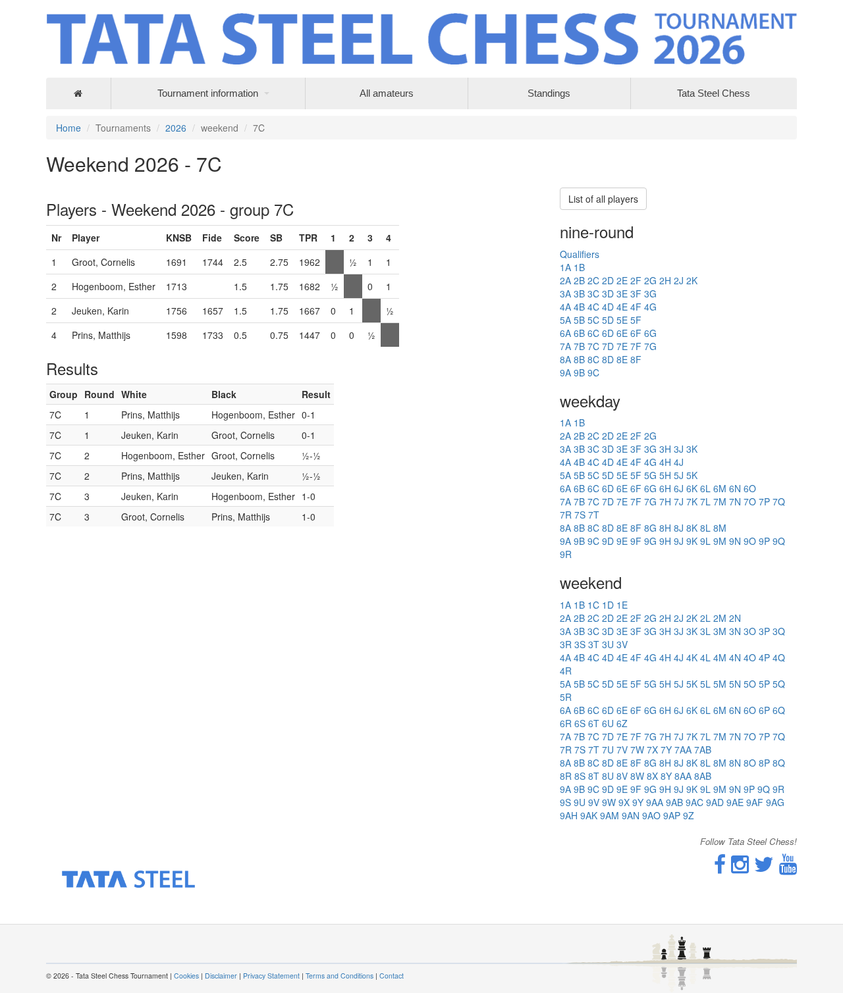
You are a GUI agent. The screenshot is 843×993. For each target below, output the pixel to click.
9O (750, 540)
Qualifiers (579, 254)
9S (565, 802)
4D (608, 306)
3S (579, 644)
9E (622, 540)
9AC (694, 802)
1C (593, 604)
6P (764, 710)
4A (565, 306)
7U (608, 749)
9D (608, 540)
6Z (622, 723)
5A (565, 319)
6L (705, 488)
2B (579, 280)
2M (719, 617)
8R (566, 775)
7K (691, 501)
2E (622, 280)
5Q (779, 683)
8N (735, 762)
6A (565, 333)
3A (565, 293)
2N (735, 617)
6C (593, 333)
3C (593, 293)
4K (691, 657)
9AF (754, 802)
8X (652, 775)
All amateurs (387, 93)
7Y (666, 749)
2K (691, 280)
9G (650, 540)
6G (650, 333)
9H (665, 540)
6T (593, 723)
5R (566, 696)
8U (608, 775)
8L (705, 527)
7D (608, 346)
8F (635, 359)
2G (650, 280)
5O (750, 683)
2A (565, 280)
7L (705, 501)
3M (719, 631)
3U (608, 644)
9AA (654, 802)
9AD (715, 802)
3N (735, 631)
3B (579, 293)
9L (705, 540)
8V (622, 775)
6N (735, 488)
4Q (779, 657)
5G (650, 475)
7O (750, 501)
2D (608, 280)
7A (565, 346)
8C (593, 359)
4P (764, 657)
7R (566, 514)
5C (593, 319)
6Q (779, 710)
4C (593, 306)
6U (608, 723)
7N (735, 501)
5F (635, 319)
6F (635, 333)
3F (635, 293)
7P (764, 501)
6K (691, 488)
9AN (630, 815)
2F (635, 280)
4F (635, 306)
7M (719, 501)
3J (679, 448)
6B (579, 333)
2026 (175, 127)
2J (679, 280)
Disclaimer (221, 975)
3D (608, 293)
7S (579, 514)
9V (593, 802)
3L (705, 631)
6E (622, 333)
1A (565, 267)
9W (609, 802)
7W (637, 749)
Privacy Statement (271, 975)
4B (579, 306)
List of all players (603, 198)
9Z (688, 815)
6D (608, 333)
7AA (683, 749)
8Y (666, 775)
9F (635, 540)
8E (622, 359)
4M (719, 657)
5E (622, 319)
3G (650, 293)
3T (593, 644)
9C (593, 372)
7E (622, 346)
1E (622, 604)
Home (68, 127)
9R (566, 554)
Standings (549, 93)
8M (719, 527)
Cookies (186, 975)
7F (635, 346)
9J (679, 540)
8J (679, 527)
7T (593, 514)
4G (650, 306)
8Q (779, 762)
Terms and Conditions (339, 975)
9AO (651, 815)
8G (650, 527)
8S (579, 775)
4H (665, 462)
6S (579, 723)
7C (593, 346)
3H (665, 448)
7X (652, 749)
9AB (674, 802)
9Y (637, 802)
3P (764, 631)
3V (622, 644)
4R (566, 670)
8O (750, 762)
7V (622, 749)
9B (579, 372)
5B (579, 319)
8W (637, 775)
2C (593, 280)
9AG (775, 802)
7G (650, 346)
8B (579, 359)
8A (565, 359)
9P (764, 540)
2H (665, 280)
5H (665, 475)
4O (750, 657)
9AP (671, 815)
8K (691, 527)
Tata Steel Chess (713, 93)
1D (608, 604)
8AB (702, 775)
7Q (779, 501)
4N (735, 657)
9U (579, 802)
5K (691, 475)
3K (691, 448)
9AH (569, 815)
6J (679, 488)
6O (750, 488)
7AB (702, 749)
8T (593, 775)
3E (622, 293)
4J (679, 462)
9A (565, 372)
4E (622, 306)
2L (705, 617)
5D (608, 319)
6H (665, 488)
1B (579, 267)
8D (608, 359)
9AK (588, 815)
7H (665, 501)
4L (705, 657)
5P (764, 683)
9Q (779, 540)
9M (719, 540)
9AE (735, 802)
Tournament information (207, 93)
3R (566, 644)
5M (719, 683)
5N (735, 683)
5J (679, 475)
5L (705, 683)
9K (691, 540)
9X (624, 802)
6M (719, 488)
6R (566, 723)
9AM (609, 815)
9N (735, 540)
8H (665, 527)
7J (679, 501)
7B (579, 346)
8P (764, 762)
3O (750, 631)
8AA (683, 775)
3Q (779, 631)
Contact (391, 975)
